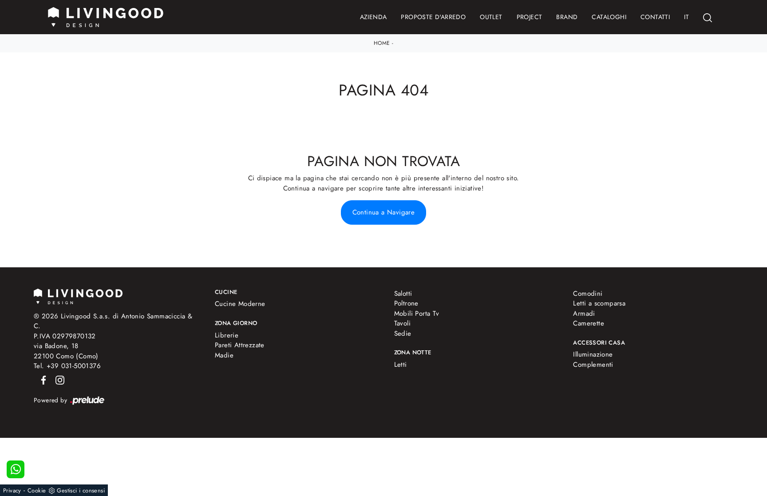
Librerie (226, 335)
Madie (224, 355)
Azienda (373, 16)
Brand (566, 16)
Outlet (491, 16)
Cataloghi (609, 16)
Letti (400, 364)
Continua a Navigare (383, 212)
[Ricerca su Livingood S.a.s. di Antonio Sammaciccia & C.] (707, 17)
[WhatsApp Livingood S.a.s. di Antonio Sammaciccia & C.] (15, 469)
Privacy (12, 490)
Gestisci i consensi (81, 490)
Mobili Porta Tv (416, 313)
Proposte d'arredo (433, 16)
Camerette (588, 323)
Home (382, 43)
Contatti (655, 16)
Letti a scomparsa (599, 303)
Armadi (584, 313)
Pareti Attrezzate (240, 345)
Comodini (587, 293)
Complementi (593, 364)
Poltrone (406, 303)
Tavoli (402, 323)
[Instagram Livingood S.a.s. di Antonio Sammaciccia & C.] (57, 380)
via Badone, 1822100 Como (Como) (66, 351)
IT (686, 16)
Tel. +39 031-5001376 (67, 366)
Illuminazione (593, 354)
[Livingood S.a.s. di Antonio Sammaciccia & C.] (78, 295)
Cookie (37, 490)
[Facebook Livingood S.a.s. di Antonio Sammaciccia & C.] (42, 380)
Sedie (402, 333)
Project (529, 16)
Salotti (403, 293)
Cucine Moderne (240, 304)
